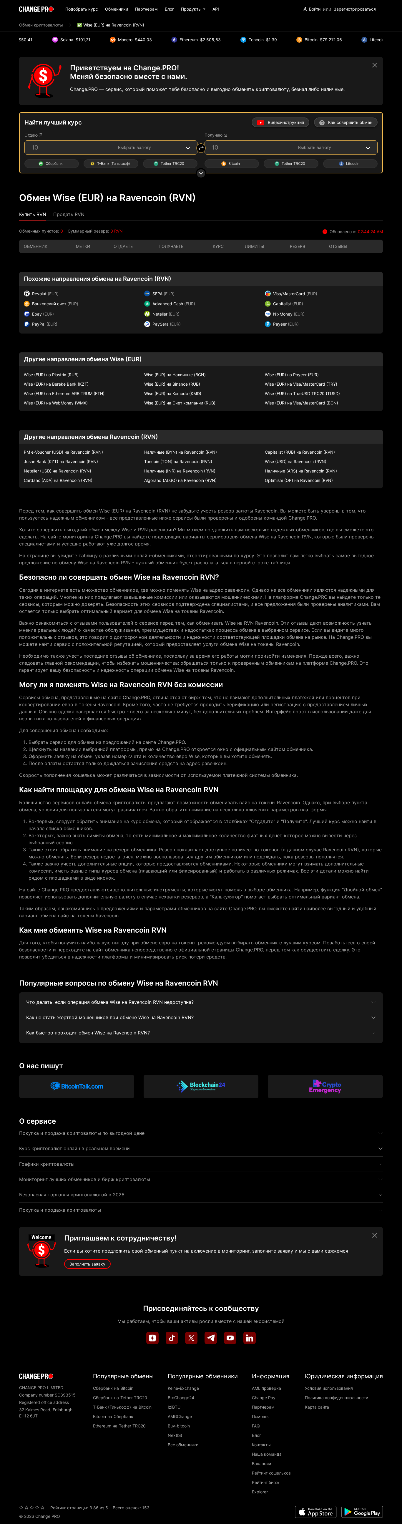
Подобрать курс (81, 8)
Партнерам (146, 8)
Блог (169, 8)
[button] (193, 9)
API (215, 8)
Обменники (116, 8)
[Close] (374, 65)
